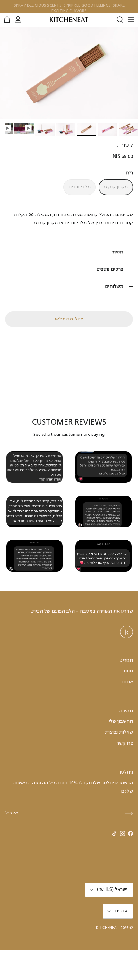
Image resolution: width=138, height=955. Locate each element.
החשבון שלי (121, 721)
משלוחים (114, 286)
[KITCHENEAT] (69, 19)
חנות (128, 671)
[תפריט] (131, 20)
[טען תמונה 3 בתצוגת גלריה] (69, 73)
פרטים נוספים (109, 269)
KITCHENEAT (108, 928)
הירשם (129, 813)
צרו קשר (125, 743)
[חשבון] (21, 20)
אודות (127, 682)
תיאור (117, 252)
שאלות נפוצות (119, 732)
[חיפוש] (117, 20)
